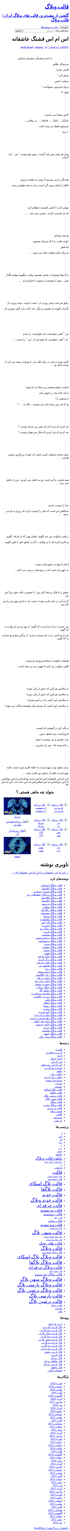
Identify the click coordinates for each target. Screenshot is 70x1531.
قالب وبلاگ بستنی (52, 950)
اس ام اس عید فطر (51, 1065)
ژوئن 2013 (56, 1482)
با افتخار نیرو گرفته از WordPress (51, 1528)
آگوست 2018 (55, 1395)
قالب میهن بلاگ (53, 1099)
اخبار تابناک (56, 1058)
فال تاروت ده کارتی (51, 1345)
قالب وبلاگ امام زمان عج (48, 981)
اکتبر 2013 (56, 1476)
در (61, 1164)
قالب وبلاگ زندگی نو (51, 928)
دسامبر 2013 (55, 1470)
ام (46, 47)
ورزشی (58, 1120)
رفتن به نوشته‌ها (49, 27)
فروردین (58, 811)
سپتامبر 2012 (55, 1510)
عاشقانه (39, 47)
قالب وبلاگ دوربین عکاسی (48, 996)
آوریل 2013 (56, 1488)
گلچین (59, 1114)
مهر (58, 835)
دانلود (59, 1071)
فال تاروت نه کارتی (51, 1342)
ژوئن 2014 (56, 1460)
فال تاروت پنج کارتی (51, 1336)
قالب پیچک (56, 1305)
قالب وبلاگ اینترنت (52, 925)
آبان (41, 835)
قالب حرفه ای (49, 1205)
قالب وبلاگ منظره (52, 947)
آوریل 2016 (56, 1408)
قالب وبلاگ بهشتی (52, 907)
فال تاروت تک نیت (52, 1327)
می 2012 (57, 1522)
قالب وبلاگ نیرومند (52, 903)
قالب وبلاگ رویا (53, 968)
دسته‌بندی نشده (54, 1080)
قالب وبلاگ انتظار (52, 1002)
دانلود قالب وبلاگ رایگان (53, 1162)
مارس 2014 (55, 1466)
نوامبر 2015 (56, 1417)
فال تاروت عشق (53, 1352)
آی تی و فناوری (54, 1052)
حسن (59, 1151)
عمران (58, 1083)
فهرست (63, 27)
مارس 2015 (55, 1436)
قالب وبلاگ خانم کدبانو (50, 956)
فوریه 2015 (56, 1439)
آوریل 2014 (56, 1463)
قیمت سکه (56, 1111)
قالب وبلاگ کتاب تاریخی (49, 962)
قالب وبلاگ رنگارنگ (51, 910)
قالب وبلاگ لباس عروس (48, 1024)
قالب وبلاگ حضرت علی (49, 978)
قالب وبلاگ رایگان (55, 1271)
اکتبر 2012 (56, 1507)
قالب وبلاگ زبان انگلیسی (48, 975)
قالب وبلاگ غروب (52, 931)
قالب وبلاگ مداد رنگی (50, 1036)
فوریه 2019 (56, 1383)
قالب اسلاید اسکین (54, 1177)
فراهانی (58, 1168)
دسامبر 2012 (55, 1500)
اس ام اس (58, 47)
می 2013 (57, 1485)
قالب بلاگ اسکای (53, 1089)
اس (51, 47)
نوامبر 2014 (56, 1448)
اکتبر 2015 (56, 1420)
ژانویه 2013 (56, 1497)
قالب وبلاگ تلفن (53, 999)
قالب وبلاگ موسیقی (51, 913)
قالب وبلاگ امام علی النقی (47, 1021)
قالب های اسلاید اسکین (52, 1237)
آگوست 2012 (55, 1513)
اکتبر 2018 (56, 1392)
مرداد (41, 826)
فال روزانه (56, 1358)
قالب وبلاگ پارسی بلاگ (39, 1284)
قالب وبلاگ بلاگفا (45, 1262)
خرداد (17, 816)
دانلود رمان (56, 1074)
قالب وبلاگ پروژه (52, 1027)
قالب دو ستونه (51, 1210)
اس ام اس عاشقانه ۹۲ (26, 872)
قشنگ (29, 47)
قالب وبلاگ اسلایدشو (52, 1252)
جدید (60, 1148)
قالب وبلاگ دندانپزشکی (49, 972)
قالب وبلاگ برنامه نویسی (48, 937)
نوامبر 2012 (56, 1504)
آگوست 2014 (55, 1454)
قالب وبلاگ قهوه (53, 953)
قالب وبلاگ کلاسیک (51, 888)
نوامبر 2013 (56, 1473)
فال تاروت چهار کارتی (50, 1333)
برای (60, 1143)
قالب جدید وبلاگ (46, 1200)
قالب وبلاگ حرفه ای (45, 1267)
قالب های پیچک (50, 1243)
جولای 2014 (56, 1457)
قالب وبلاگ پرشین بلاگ (39, 1290)
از (61, 1133)
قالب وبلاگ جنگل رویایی (49, 987)
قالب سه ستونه (51, 1225)
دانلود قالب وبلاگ (48, 1158)
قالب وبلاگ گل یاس (51, 922)
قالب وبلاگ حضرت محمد (48, 984)
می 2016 (57, 1405)
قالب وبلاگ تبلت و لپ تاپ (48, 1015)
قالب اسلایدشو (55, 1179)
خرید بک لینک (55, 1324)
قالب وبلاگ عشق (52, 1033)
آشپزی (58, 1049)
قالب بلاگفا (56, 1092)
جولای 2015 (56, 1426)
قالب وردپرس (54, 1108)
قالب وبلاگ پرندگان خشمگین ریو (44, 894)
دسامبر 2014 (55, 1445)
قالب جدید (52, 1194)
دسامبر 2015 (55, 1414)
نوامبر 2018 (56, 1389)
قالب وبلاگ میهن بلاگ (41, 1279)
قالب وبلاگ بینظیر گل (50, 990)
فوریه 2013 (56, 1494)
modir (23, 47)
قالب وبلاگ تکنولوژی (51, 919)
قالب (57, 1172)
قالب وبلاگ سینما (52, 916)
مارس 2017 (55, 1402)
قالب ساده (55, 1221)
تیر (58, 826)
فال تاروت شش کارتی (50, 1339)
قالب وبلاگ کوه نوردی (50, 1012)
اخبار (59, 1055)
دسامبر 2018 (55, 1386)
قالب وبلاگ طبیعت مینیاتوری (46, 993)
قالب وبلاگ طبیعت (52, 934)
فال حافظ (56, 1367)
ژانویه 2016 (56, 1411)
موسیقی (57, 1117)
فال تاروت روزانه (53, 1364)
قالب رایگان (58, 1218)
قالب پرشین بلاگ (53, 1095)
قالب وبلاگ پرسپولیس (50, 941)
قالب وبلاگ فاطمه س (50, 965)
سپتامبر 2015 (55, 1423)
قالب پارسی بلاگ (45, 1295)
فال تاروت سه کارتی (51, 1330)
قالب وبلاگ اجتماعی (51, 885)
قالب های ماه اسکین (53, 1240)
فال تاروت (56, 1355)
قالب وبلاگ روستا (52, 1006)
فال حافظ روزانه (53, 1361)
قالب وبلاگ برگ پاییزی (50, 959)
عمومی (58, 1086)
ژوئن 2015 (56, 1429)
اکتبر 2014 (56, 1451)
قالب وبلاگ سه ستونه (48, 1274)
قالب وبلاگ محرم (52, 1009)
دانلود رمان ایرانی (52, 1077)
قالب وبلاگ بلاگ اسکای (39, 1256)
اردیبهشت (40, 811)
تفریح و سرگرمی (53, 1068)
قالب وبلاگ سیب (53, 944)
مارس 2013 (55, 1491)
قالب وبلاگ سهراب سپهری (47, 891)
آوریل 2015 (56, 1432)
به (61, 1146)
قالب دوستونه (52, 1214)
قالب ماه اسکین (55, 1228)
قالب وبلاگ (56, 1102)
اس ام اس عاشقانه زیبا (54, 872)
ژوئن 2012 (56, 1519)
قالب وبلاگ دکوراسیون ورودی (46, 1018)
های (60, 1311)
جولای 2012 (56, 1516)
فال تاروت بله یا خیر (51, 1348)
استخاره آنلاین (54, 1370)
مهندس (58, 1308)
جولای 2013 (56, 1479)
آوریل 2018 (56, 1398)
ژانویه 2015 (56, 1442)
